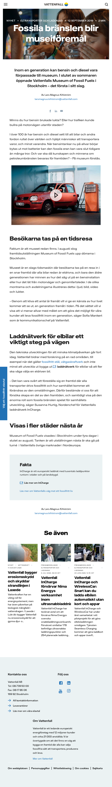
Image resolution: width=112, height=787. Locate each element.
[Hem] (56, 4)
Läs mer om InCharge (36, 482)
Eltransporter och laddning (41, 20)
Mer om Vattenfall (43, 758)
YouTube (61, 691)
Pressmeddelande (49, 565)
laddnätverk (66, 366)
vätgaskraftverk (72, 362)
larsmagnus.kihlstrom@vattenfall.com (56, 99)
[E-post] (61, 110)
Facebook (61, 683)
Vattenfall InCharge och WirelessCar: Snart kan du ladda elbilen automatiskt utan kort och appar (89, 590)
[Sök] (107, 4)
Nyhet (11, 20)
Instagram (69, 691)
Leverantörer (20, 705)
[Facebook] (50, 110)
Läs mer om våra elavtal (26, 710)
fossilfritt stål (51, 362)
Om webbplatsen (18, 768)
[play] (56, 195)
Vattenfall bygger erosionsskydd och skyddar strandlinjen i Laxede (22, 581)
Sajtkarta (97, 768)
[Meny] (6, 4)
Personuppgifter (40, 768)
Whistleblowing (62, 768)
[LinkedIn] (56, 110)
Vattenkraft (24, 565)
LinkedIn (69, 683)
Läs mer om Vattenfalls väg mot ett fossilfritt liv (46, 490)
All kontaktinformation (25, 700)
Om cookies (82, 768)
